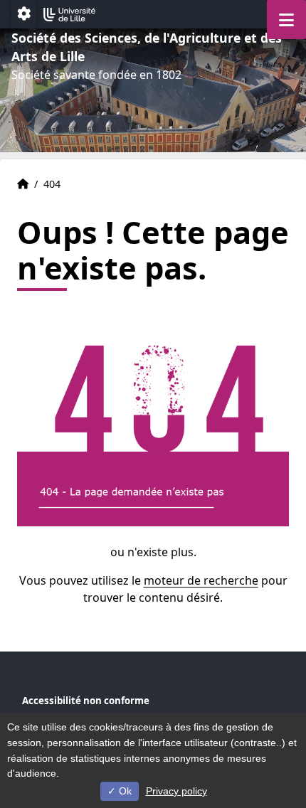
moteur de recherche (201, 580)
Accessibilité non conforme (85, 700)
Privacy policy (176, 791)
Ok (124, 791)
